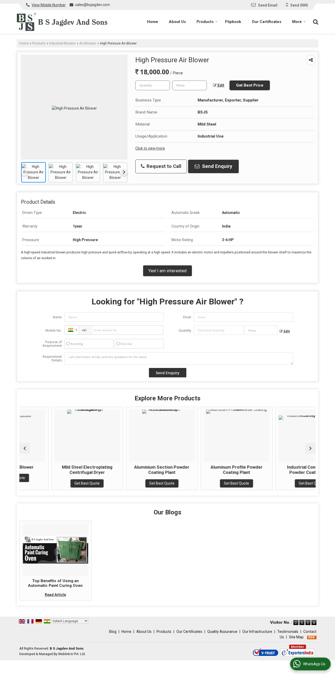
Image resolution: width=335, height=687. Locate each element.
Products (205, 21)
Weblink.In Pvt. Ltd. (72, 654)
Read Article (55, 595)
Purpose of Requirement (52, 344)
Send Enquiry (216, 166)
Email (187, 317)
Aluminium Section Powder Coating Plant (137, 469)
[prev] (24, 172)
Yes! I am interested (167, 270)
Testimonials (287, 631)
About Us (177, 21)
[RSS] (311, 637)
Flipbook (233, 21)
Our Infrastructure (257, 631)
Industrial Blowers (62, 43)
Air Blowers (87, 43)
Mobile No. (54, 330)
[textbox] (189, 85)
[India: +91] (71, 330)
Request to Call (163, 166)
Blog (112, 631)
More (297, 21)
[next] (124, 172)
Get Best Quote (62, 483)
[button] (49, 5)
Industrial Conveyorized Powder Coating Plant (287, 469)
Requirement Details (52, 358)
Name (57, 317)
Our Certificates (266, 21)
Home (152, 21)
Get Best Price (249, 85)
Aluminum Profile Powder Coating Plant (212, 469)
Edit (220, 85)
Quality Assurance (222, 631)
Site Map (296, 637)
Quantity (184, 330)
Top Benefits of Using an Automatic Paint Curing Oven (55, 583)
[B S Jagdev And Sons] (62, 22)
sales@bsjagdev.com (92, 5)
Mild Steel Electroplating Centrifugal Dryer (62, 469)
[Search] (315, 21)
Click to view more (150, 148)
